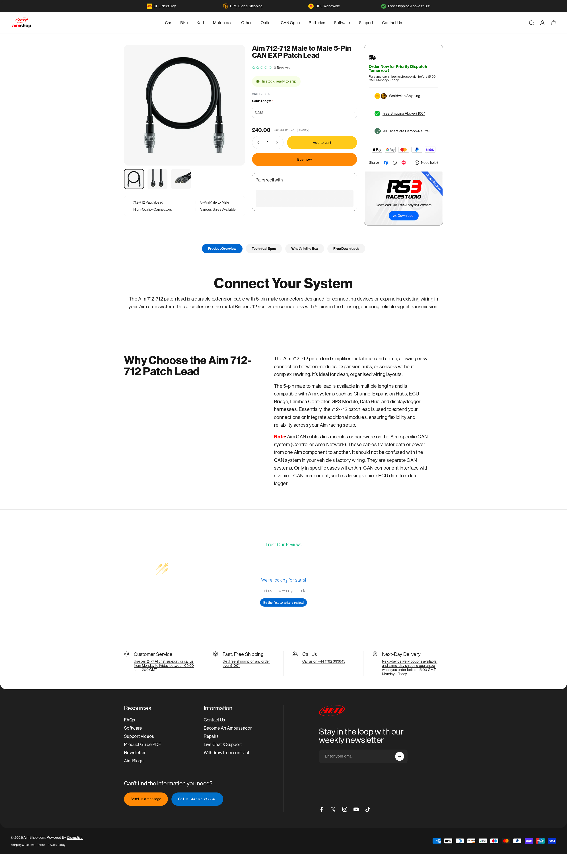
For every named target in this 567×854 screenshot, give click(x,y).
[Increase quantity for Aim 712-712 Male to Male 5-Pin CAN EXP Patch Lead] (278, 142)
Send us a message (146, 799)
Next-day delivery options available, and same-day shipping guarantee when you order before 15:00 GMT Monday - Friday (409, 667)
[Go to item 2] (157, 179)
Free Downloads (346, 249)
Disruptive (75, 837)
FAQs (129, 720)
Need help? (429, 162)
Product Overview (222, 249)
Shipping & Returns (23, 844)
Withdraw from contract (226, 752)
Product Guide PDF (142, 744)
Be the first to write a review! (283, 602)
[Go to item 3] (181, 179)
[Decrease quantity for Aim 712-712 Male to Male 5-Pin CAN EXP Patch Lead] (257, 142)
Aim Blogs (134, 760)
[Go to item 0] (134, 179)
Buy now (304, 159)
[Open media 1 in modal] (184, 105)
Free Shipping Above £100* (409, 6)
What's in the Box (304, 249)
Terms (41, 844)
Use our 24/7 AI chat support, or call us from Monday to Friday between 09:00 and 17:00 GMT (164, 665)
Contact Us (214, 720)
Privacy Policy (56, 844)
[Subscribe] (399, 756)
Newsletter (135, 752)
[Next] (233, 116)
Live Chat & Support (223, 744)
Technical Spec (264, 249)
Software (133, 728)
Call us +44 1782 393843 (197, 799)
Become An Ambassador (228, 728)
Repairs (211, 736)
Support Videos (139, 736)
